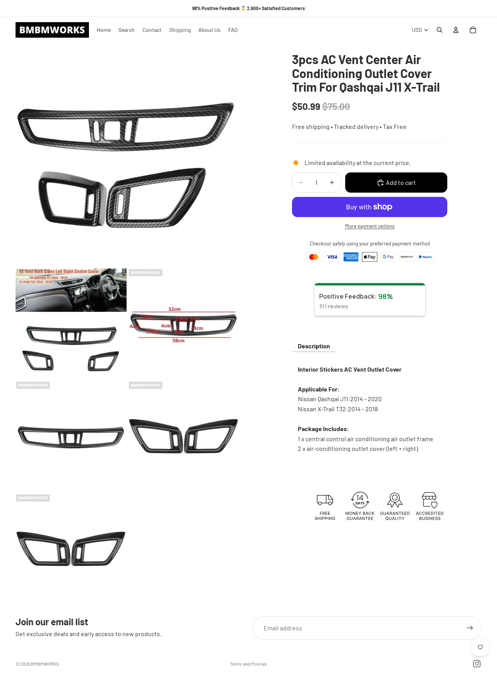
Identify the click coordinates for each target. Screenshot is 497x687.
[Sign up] (470, 628)
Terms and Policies (248, 663)
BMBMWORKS (45, 663)
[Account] (455, 29)
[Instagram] (476, 663)
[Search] (439, 29)
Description (314, 346)
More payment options (369, 226)
